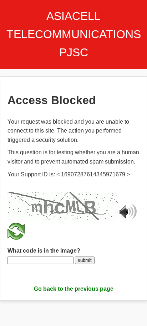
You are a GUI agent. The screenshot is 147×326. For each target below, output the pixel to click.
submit (85, 260)
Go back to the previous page (73, 289)
